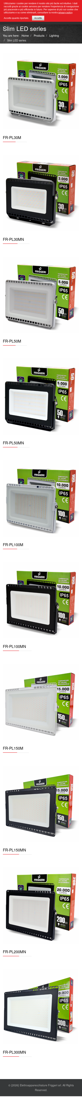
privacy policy (65, 12)
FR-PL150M (13, 748)
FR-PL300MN (14, 1052)
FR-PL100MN (14, 646)
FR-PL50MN (13, 442)
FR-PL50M (12, 341)
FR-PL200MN (14, 951)
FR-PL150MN (14, 850)
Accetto (38, 18)
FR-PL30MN (13, 239)
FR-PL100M (13, 544)
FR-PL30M (12, 137)
